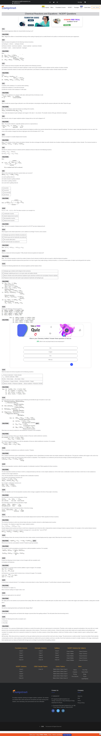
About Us (80, 696)
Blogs (84, 674)
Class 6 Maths (70, 651)
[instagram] (57, 2)
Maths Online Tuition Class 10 (60, 678)
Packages (76, 7)
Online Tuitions (45, 7)
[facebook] (50, 2)
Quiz (81, 7)
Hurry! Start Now (67, 735)
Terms (79, 700)
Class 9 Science (83, 658)
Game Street (87, 7)
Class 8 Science (83, 655)
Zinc (50, 355)
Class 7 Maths (70, 653)
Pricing (75, 674)
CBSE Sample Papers (40, 666)
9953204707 (17, 3)
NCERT (70, 7)
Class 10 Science (83, 660)
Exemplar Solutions (41, 648)
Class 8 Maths (70, 655)
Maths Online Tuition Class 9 (60, 675)
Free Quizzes (75, 676)
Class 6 (21, 650)
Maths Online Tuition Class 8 (60, 673)
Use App (80, 2)
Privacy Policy (81, 702)
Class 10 (21, 659)
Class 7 (21, 653)
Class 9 (21, 657)
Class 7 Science (83, 653)
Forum (84, 676)
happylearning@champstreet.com (22, 1)
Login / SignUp (96, 7)
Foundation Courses (61, 7)
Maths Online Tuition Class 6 (60, 669)
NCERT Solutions (21, 666)
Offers (51, 7)
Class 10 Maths (70, 660)
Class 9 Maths (70, 658)
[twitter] (53, 2)
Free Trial (84, 669)
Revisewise (48, 726)
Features (75, 672)
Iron (50, 348)
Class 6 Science (83, 651)
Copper (50, 351)
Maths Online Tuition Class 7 (60, 671)
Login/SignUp (84, 678)
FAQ (79, 698)
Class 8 (21, 655)
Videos (75, 669)
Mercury (50, 359)
